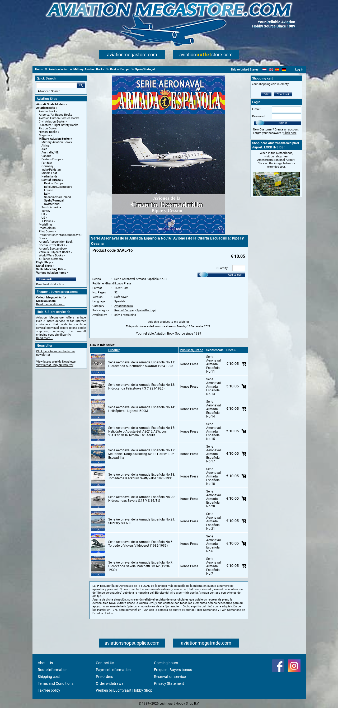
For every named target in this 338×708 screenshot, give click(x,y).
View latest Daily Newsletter (54, 365)
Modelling (45, 224)
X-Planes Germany (51, 259)
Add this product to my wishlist (168, 321)
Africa (45, 145)
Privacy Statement (169, 683)
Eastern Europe (51, 159)
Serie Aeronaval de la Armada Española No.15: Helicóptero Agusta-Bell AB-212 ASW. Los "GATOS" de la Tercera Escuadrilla (141, 431)
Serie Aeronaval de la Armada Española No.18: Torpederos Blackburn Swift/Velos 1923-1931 (141, 476)
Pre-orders (104, 676)
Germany (47, 166)
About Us (45, 663)
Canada (46, 156)
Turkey (45, 211)
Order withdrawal (110, 683)
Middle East (49, 173)
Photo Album (47, 228)
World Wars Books (51, 255)
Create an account (287, 129)
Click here (290, 133)
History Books (48, 132)
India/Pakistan (51, 169)
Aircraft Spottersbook (53, 248)
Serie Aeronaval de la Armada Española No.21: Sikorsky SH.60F (141, 521)
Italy (47, 193)
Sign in (283, 122)
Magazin (44, 135)
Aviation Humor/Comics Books (59, 118)
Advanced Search (48, 91)
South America (51, 207)
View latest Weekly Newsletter (56, 361)
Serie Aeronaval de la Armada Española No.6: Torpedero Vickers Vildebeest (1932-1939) (140, 543)
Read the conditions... (50, 304)
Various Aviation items (51, 272)
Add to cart (235, 274)
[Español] (277, 69)
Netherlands (49, 176)
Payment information (113, 670)
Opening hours (166, 663)
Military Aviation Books (54, 138)
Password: (259, 116)
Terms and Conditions (55, 683)
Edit (266, 94)
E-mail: (256, 109)
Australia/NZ (50, 152)
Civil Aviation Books (52, 121)
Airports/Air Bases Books (55, 114)
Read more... (44, 338)
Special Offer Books (52, 245)
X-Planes (47, 221)
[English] (271, 69)
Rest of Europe (51, 180)
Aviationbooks (45, 108)
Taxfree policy (49, 690)
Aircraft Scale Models (50, 104)
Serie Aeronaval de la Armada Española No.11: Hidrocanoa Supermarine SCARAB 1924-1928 (141, 364)
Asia (44, 149)
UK (43, 214)
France (48, 190)
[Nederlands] (264, 69)
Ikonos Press (123, 283)
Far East (46, 163)
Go (81, 85)
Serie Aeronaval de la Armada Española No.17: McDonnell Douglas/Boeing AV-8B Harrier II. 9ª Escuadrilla (141, 454)
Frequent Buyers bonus (173, 670)
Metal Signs (44, 266)
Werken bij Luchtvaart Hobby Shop (124, 690)
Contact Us (105, 663)
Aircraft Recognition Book (56, 241)
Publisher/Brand (191, 350)
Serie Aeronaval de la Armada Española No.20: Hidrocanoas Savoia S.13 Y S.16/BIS (141, 499)
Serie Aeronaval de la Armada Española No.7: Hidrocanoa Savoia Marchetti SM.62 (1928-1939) (140, 566)
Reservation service (170, 676)
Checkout (283, 94)
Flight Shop (43, 262)
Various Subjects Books (54, 252)
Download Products (49, 284)
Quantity (222, 268)
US (43, 217)
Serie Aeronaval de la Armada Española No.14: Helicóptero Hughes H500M (141, 409)
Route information (53, 670)
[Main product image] (168, 233)
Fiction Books (48, 128)
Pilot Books (46, 231)
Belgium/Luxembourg (58, 187)
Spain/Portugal (54, 200)
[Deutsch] (284, 69)
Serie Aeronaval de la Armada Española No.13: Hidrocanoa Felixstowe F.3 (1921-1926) (141, 386)
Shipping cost (49, 676)
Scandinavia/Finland (57, 197)
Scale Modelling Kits (49, 269)
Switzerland (51, 204)
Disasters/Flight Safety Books (58, 125)
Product (114, 350)
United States (250, 69)
